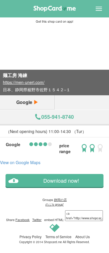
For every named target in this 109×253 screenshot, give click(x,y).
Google (24, 102)
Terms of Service (58, 236)
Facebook (22, 219)
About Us (82, 236)
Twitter (37, 219)
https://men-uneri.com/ (23, 82)
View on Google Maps (20, 162)
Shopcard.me (53, 242)
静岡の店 (60, 199)
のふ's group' (54, 204)
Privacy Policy (30, 236)
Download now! (61, 180)
